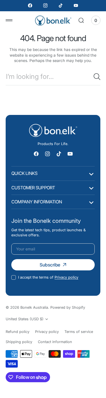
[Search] (97, 76)
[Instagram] (45, 5)
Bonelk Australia (34, 307)
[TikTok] (61, 5)
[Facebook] (30, 5)
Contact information (55, 342)
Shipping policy (19, 342)
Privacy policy (66, 277)
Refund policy (17, 332)
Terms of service (78, 332)
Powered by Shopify (67, 307)
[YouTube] (76, 5)
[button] (9, 20)
